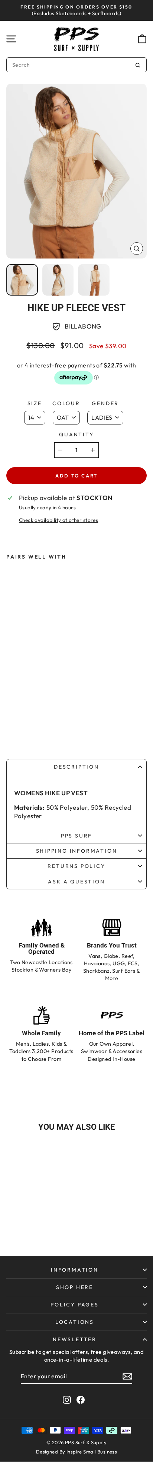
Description (76, 766)
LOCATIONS (74, 1322)
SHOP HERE (74, 1287)
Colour (66, 403)
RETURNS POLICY (76, 866)
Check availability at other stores (58, 520)
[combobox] (76, 65)
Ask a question (76, 881)
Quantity (76, 434)
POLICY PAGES (75, 1304)
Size (34, 403)
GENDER (105, 403)
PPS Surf (76, 835)
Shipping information (76, 850)
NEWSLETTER (75, 1339)
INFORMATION (74, 1269)
